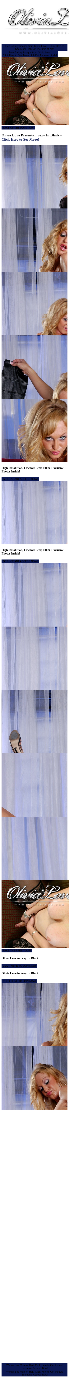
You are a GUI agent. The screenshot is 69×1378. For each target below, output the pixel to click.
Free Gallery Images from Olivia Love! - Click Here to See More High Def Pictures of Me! (34, 47)
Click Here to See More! (20, 139)
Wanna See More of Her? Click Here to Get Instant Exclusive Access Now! (34, 1367)
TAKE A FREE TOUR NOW (18, 127)
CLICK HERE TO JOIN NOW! (19, 965)
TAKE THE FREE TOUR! (17, 950)
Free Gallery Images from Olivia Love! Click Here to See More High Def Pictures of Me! (30, 54)
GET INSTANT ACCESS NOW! (20, 479)
